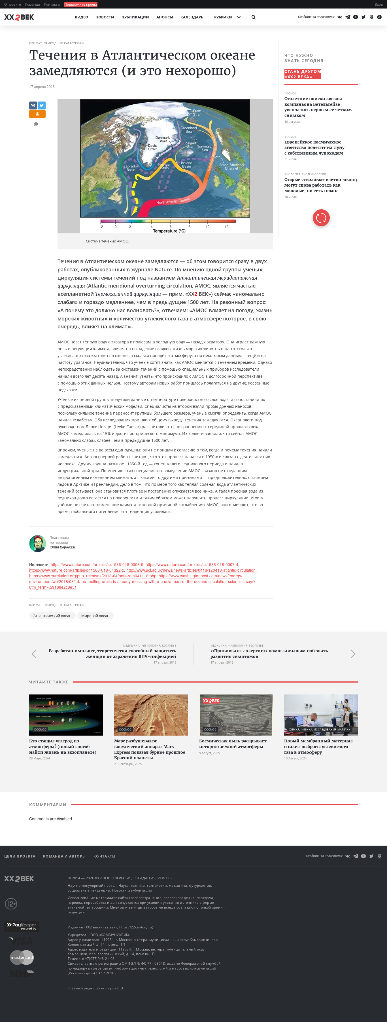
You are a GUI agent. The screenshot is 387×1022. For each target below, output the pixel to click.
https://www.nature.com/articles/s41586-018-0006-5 (97, 564)
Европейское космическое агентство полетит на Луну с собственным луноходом (314, 147)
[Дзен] (379, 17)
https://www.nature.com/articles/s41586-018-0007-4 (192, 564)
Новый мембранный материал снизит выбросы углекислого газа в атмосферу (318, 746)
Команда (33, 4)
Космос (290, 93)
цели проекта (20, 856)
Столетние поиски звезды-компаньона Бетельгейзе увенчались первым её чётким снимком (318, 107)
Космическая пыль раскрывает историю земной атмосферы (233, 743)
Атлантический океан (52, 615)
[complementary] (318, 139)
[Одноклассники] (371, 17)
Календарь (191, 17)
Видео (81, 17)
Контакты (52, 4)
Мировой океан (95, 615)
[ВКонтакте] (339, 17)
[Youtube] (355, 17)
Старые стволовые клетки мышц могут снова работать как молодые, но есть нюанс (320, 185)
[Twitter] (363, 17)
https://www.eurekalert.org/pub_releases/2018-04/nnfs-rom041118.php (92, 575)
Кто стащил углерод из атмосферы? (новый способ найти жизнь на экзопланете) (62, 746)
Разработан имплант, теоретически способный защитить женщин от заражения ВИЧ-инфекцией (112, 653)
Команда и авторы (65, 856)
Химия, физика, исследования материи (320, 729)
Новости (104, 17)
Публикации (135, 17)
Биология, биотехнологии (305, 174)
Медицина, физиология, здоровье (149, 645)
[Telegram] (347, 17)
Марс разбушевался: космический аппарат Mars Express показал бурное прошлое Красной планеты (149, 749)
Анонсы (164, 17)
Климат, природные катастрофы (56, 43)
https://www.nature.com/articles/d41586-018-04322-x (76, 570)
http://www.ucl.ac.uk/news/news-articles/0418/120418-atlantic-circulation (191, 570)
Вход (379, 4)
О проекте (13, 4)
